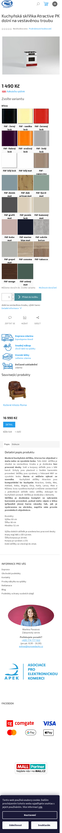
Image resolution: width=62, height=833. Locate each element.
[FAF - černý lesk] (9, 116)
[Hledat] (38, 4)
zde (40, 807)
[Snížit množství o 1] (12, 299)
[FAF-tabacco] (41, 249)
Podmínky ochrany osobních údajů (18, 593)
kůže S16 (7, 431)
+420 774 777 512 (31, 640)
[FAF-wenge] (9, 271)
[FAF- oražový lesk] (25, 138)
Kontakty (6, 577)
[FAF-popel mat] (9, 249)
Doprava (6, 569)
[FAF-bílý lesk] (9, 160)
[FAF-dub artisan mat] (25, 183)
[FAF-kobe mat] (9, 227)
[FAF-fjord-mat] (41, 183)
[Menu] (55, 4)
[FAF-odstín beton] (41, 227)
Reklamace (7, 585)
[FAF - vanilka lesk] (25, 116)
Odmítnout (15, 825)
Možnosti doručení (48, 287)
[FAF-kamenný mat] (41, 205)
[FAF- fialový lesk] (9, 138)
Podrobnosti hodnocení (40, 28)
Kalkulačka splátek (16, 91)
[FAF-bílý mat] (25, 160)
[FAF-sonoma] (25, 249)
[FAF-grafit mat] (9, 205)
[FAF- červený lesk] (41, 116)
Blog (4, 589)
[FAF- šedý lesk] (41, 138)
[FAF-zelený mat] (25, 271)
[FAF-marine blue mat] (25, 227)
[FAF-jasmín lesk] (25, 205)
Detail (9, 424)
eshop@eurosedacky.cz (31, 646)
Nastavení (30, 815)
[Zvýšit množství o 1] (12, 295)
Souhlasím (44, 825)
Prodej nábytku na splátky (14, 581)
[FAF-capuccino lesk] (41, 160)
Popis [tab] (7, 444)
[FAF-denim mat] (9, 183)
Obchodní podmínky (11, 573)
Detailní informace (10, 308)
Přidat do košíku (30, 297)
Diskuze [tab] (15, 444)
